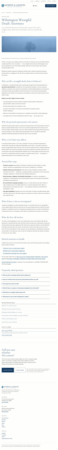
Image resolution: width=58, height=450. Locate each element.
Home (3, 12)
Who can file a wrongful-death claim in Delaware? (17, 275)
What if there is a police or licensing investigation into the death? (21, 288)
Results (3, 421)
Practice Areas (9, 12)
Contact (3, 426)
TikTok (49, 1)
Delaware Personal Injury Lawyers (9, 318)
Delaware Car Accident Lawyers (9, 305)
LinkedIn (37, 1)
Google (54, 1)
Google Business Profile (7, 438)
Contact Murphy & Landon (9, 262)
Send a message (20, 370)
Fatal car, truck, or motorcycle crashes (13, 248)
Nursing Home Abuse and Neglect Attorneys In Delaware (15, 315)
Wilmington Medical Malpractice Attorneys (12, 312)
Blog (32, 1)
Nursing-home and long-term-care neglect (15, 253)
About (3, 423)
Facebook (43, 1)
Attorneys (4, 419)
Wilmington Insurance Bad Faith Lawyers (11, 309)
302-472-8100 (7, 330)
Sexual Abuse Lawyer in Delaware (9, 322)
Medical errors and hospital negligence (14, 251)
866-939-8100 (5, 411)
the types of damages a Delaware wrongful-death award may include (26, 258)
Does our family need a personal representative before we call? (20, 279)
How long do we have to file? (11, 283)
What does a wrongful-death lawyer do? (14, 292)
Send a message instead (7, 335)
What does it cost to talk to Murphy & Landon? (16, 296)
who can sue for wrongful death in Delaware (28, 256)
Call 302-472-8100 (7, 370)
